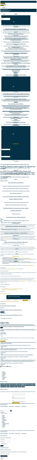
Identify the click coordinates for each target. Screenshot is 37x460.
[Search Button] (11, 19)
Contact (3, 375)
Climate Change (3, 386)
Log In (2, 458)
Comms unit (16, 256)
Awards (3, 7)
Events (16, 146)
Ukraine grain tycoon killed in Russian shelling (16, 49)
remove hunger (9, 301)
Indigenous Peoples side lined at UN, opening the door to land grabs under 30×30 (16, 70)
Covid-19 (16, 140)
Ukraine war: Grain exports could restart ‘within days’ (16, 90)
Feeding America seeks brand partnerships (9, 289)
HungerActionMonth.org (30, 265)
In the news (17, 18)
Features (16, 19)
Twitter (6, 282)
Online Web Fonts (3, 404)
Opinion (16, 20)
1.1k (2, 347)
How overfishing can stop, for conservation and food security (12, 288)
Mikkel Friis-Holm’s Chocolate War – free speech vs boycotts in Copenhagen (14, 356)
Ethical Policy (17, 406)
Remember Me (4, 443)
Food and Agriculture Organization (15, 385)
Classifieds (4, 377)
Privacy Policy (11, 406)
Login (4, 14)
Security (16, 149)
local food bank (12, 257)
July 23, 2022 (2, 352)
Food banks (5, 301)
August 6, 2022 (3, 346)
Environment (17, 136)
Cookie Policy (23, 406)
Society (16, 80)
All (16, 17)
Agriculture (17, 153)
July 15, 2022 (2, 357)
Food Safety (17, 84)
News (16, 14)
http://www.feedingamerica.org (5, 293)
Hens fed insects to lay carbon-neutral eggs (15, 217)
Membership (2, 3)
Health (17, 83)
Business (16, 72)
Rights (17, 156)
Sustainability (16, 151)
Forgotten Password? (4, 447)
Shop (16, 144)
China (8, 385)
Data (17, 79)
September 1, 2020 (4, 177)
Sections (16, 75)
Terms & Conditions (4, 406)
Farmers (19, 386)
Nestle (34, 385)
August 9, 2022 (3, 333)
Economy (16, 139)
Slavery (23, 386)
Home (1, 164)
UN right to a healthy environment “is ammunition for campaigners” (15, 53)
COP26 (8, 386)
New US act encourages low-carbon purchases (15, 28)
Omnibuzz (2, 5)
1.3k (2, 365)
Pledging (3, 260)
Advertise (4, 5)
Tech (17, 158)
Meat (16, 386)
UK (16, 141)
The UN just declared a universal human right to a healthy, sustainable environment (16, 39)
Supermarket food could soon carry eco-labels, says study (16, 29)
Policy (15, 119)
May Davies (9, 176)
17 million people (7, 239)
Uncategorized (4, 178)
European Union (3, 385)
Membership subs (5, 423)
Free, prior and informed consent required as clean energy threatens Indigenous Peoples (16, 112)
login (4, 318)
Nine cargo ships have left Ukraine (15, 47)
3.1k (2, 359)
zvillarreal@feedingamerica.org (12, 268)
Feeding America (15, 301)
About (3, 1)
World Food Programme (27, 385)
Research (16, 74)
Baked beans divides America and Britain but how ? (11, 315)
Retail (17, 78)
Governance (17, 85)
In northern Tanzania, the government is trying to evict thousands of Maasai (15, 64)
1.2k (2, 335)
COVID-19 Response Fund (25, 258)
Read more (3, 341)
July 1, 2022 (2, 364)
